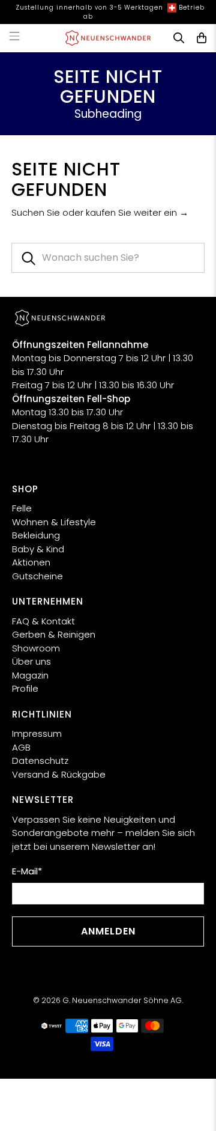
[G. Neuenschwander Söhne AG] (108, 38)
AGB (21, 747)
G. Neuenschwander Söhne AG (122, 1000)
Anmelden (108, 931)
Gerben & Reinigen (53, 634)
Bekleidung (36, 535)
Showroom (36, 648)
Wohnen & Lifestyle (54, 522)
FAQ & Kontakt (43, 621)
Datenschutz (40, 760)
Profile (25, 688)
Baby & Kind (38, 549)
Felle (22, 508)
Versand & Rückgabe (59, 774)
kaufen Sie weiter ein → (137, 212)
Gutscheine (37, 576)
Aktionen (31, 562)
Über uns (31, 661)
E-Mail (27, 871)
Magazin (30, 675)
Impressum (37, 733)
